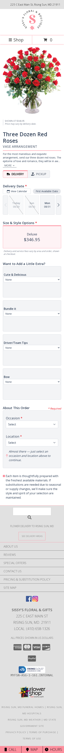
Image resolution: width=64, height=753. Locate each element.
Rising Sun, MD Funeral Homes (23, 707)
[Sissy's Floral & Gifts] (32, 30)
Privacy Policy (16, 732)
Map (33, 749)
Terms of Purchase (42, 732)
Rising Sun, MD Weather (24, 719)
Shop (18, 40)
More (8, 165)
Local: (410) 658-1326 (32, 628)
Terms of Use (32, 738)
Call (12, 749)
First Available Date (47, 191)
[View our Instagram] (35, 600)
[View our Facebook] (29, 600)
